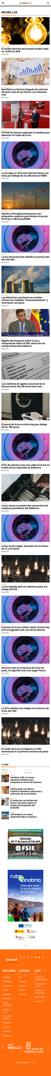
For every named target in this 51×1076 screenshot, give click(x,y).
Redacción (5, 54)
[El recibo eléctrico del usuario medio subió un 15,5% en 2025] (25, 31)
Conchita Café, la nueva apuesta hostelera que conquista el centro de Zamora (25, 780)
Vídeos (22, 990)
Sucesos (6, 1027)
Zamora (6, 977)
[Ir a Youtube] (39, 957)
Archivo (22, 994)
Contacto (39, 1001)
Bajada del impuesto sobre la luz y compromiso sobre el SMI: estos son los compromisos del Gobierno (23, 343)
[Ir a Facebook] (20, 957)
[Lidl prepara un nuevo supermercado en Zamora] (5, 815)
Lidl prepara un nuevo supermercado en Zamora (23, 815)
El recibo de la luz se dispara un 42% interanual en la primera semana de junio (24, 750)
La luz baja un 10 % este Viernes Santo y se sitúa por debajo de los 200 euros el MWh (25, 174)
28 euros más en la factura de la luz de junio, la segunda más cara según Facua (23, 669)
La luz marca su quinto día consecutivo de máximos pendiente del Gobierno (24, 507)
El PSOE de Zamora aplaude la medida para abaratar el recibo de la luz (25, 134)
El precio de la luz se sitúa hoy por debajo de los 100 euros (24, 426)
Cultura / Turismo (7, 1017)
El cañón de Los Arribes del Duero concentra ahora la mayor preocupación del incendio (23, 804)
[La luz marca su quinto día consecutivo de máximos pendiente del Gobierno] (25, 487)
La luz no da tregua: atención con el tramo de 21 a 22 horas (24, 547)
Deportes (7, 1023)
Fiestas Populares (7, 1004)
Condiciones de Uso (40, 985)
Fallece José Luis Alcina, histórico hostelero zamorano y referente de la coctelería (26, 791)
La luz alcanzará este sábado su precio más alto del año (25, 258)
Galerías (22, 986)
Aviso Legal (40, 997)
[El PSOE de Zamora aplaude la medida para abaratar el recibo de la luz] (25, 114)
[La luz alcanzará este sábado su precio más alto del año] (25, 239)
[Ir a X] (28, 957)
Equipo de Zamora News (41, 978)
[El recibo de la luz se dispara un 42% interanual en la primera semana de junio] (25, 731)
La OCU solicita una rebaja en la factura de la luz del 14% (25, 709)
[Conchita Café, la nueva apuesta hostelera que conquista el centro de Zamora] (5, 778)
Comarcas (7, 998)
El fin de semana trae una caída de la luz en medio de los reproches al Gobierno (25, 466)
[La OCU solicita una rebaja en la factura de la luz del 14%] (25, 690)
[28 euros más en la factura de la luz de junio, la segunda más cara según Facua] (25, 649)
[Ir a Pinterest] (35, 957)
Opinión (22, 981)
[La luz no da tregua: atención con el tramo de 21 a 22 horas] (25, 528)
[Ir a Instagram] (32, 957)
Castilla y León (7, 1010)
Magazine (7, 1035)
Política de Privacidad (40, 991)
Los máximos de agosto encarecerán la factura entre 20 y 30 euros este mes (23, 385)
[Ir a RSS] (43, 957)
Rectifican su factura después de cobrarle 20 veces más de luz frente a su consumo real (24, 92)
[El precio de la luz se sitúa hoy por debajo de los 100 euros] (25, 406)
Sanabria (7, 994)
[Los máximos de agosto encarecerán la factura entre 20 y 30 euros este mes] (25, 366)
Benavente (7, 986)
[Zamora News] (25, 3)
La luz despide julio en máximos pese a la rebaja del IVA (24, 588)
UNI (20, 977)
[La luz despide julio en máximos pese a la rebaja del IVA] (25, 568)
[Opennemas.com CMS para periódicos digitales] (25, 1062)
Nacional (7, 1031)
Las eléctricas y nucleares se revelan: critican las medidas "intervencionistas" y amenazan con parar (24, 300)
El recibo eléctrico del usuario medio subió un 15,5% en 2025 (25, 50)
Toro (5, 990)
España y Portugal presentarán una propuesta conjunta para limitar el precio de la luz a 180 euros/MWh (24, 216)
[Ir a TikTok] (24, 957)
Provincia (7, 981)
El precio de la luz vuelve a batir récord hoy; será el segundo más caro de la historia (25, 628)
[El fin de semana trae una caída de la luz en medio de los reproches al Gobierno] (25, 447)
